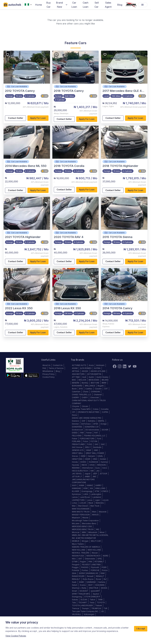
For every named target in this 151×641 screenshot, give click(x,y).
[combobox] (29, 4)
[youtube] (134, 366)
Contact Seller (15, 118)
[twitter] (129, 366)
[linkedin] (124, 366)
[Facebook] (114, 366)
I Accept (140, 628)
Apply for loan (38, 118)
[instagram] (119, 366)
